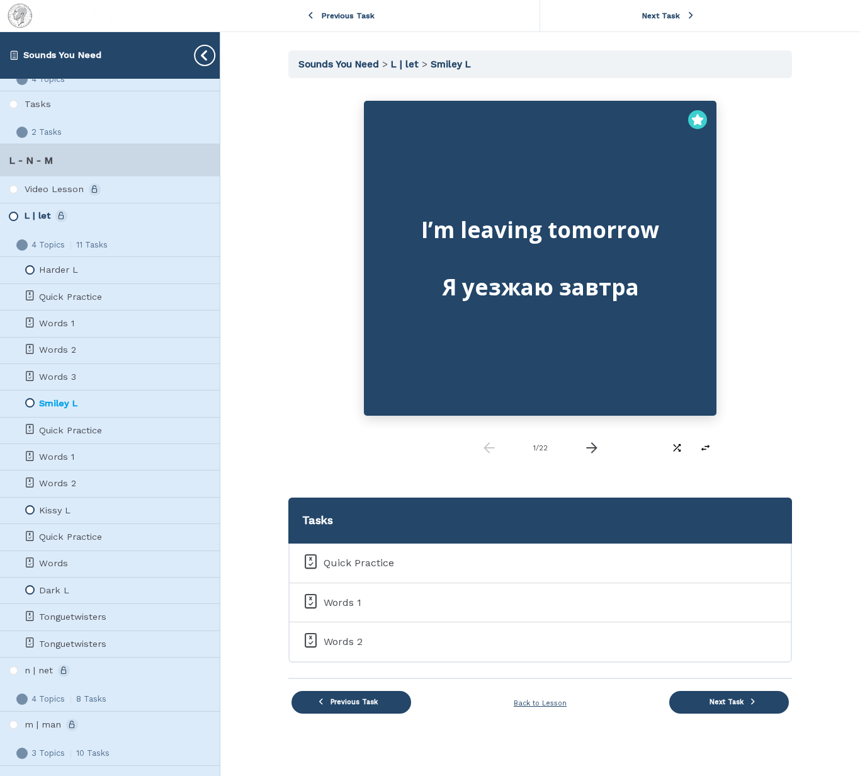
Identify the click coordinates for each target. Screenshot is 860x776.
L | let (406, 64)
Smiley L (451, 64)
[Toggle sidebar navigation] (194, 55)
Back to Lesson (540, 703)
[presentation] (592, 448)
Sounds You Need (62, 55)
